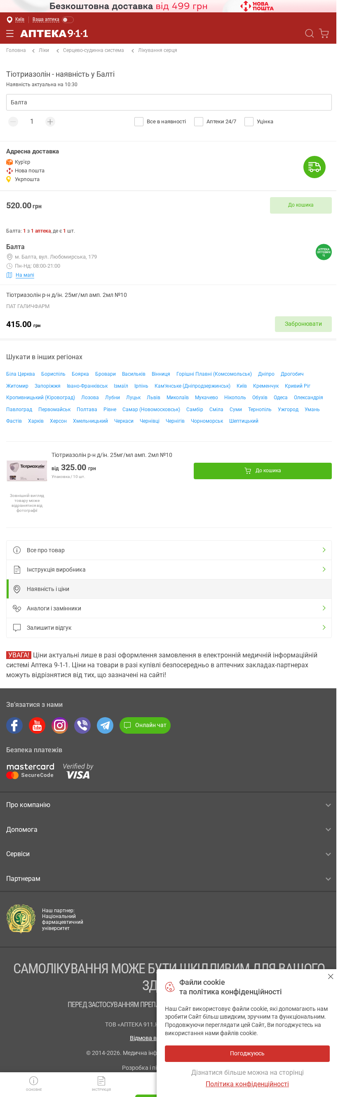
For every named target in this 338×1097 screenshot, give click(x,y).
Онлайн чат (151, 725)
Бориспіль (53, 374)
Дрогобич (292, 374)
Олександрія (308, 397)
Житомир (17, 386)
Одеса (281, 397)
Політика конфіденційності (247, 1084)
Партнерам (23, 879)
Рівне (109, 409)
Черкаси (124, 421)
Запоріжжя (48, 386)
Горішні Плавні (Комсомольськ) (214, 374)
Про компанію (28, 805)
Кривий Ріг (297, 386)
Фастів (14, 421)
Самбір (194, 409)
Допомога (22, 829)
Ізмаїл (121, 386)
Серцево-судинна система (93, 50)
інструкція (101, 1090)
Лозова (90, 397)
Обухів (260, 397)
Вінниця (161, 374)
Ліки (44, 50)
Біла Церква (20, 374)
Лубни (112, 397)
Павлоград (19, 409)
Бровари (105, 374)
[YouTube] (37, 725)
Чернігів (175, 421)
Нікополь (235, 397)
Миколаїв (178, 397)
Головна (16, 50)
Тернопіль (260, 409)
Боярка (80, 374)
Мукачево (206, 397)
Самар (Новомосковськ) (151, 409)
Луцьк (133, 397)
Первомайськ (54, 409)
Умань (312, 409)
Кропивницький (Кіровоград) (40, 397)
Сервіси (18, 854)
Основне (34, 1090)
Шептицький (243, 421)
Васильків (134, 374)
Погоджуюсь (331, 976)
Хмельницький (90, 421)
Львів (153, 397)
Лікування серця (157, 50)
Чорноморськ (207, 421)
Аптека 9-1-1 (54, 33)
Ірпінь (141, 386)
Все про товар (46, 550)
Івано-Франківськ (87, 386)
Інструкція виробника (56, 569)
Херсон (58, 421)
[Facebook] (14, 725)
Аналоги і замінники (54, 608)
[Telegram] (105, 725)
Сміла (216, 409)
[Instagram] (60, 725)
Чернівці (150, 421)
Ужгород (288, 409)
